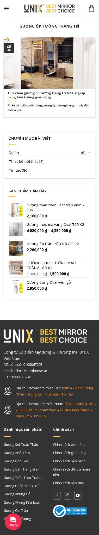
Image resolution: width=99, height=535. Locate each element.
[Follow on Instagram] (67, 495)
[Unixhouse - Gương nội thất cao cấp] (49, 8)
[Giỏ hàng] (91, 8)
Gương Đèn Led (16, 461)
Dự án (14, 152)
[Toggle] (88, 152)
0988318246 (21, 377)
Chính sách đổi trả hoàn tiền (71, 472)
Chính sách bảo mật (68, 483)
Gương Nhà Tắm (17, 452)
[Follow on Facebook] (57, 495)
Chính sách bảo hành (69, 461)
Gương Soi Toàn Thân (21, 444)
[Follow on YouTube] (77, 495)
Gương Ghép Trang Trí (21, 485)
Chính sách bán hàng (69, 444)
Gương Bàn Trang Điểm (22, 469)
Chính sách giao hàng (69, 452)
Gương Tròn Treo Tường (23, 477)
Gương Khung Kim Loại (22, 502)
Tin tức (15, 170)
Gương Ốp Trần (16, 510)
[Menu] (6, 8)
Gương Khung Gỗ (17, 494)
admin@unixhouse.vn (30, 370)
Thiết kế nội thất (23, 161)
